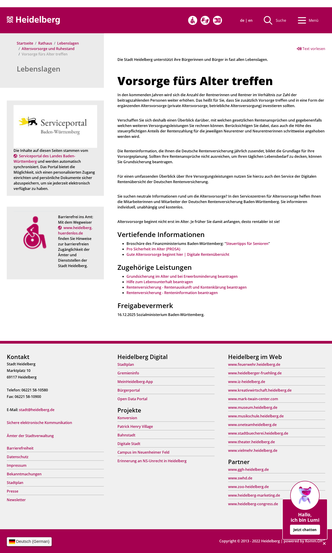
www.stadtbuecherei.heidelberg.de (258, 433)
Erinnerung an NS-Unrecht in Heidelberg (152, 460)
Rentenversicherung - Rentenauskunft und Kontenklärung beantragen (186, 287)
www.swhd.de (240, 478)
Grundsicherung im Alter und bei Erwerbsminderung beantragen (182, 276)
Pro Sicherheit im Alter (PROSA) (153, 249)
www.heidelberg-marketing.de (254, 495)
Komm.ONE (315, 541)
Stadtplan (15, 482)
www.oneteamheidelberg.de (252, 424)
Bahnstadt (126, 435)
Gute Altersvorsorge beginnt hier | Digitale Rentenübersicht (177, 254)
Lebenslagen (68, 43)
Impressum (16, 465)
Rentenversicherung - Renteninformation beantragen (172, 292)
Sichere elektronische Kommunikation (39, 422)
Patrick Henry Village (135, 426)
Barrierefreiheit (20, 448)
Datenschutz (17, 456)
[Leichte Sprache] (217, 20)
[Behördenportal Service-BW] (55, 126)
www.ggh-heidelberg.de (248, 469)
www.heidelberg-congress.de (253, 503)
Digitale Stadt (128, 443)
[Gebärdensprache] (205, 20)
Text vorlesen (313, 48)
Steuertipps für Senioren (247, 243)
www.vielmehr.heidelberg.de (252, 450)
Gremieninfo (128, 373)
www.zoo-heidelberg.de (248, 486)
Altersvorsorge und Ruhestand (48, 48)
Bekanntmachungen (24, 474)
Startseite (25, 43)
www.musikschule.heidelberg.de (256, 416)
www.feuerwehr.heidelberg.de (254, 364)
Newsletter (16, 499)
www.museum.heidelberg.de (252, 407)
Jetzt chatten (305, 529)
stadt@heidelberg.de (36, 409)
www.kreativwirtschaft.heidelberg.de (260, 390)
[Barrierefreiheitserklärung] (192, 20)
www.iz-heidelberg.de (246, 381)
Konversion (127, 417)
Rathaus (45, 43)
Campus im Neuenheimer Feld (143, 452)
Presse (12, 491)
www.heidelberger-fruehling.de (255, 373)
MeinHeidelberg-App (135, 381)
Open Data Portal (132, 398)
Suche (281, 20)
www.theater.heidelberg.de (251, 441)
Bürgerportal (128, 390)
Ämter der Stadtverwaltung (30, 435)
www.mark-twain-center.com (253, 398)
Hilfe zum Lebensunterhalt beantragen (159, 281)
